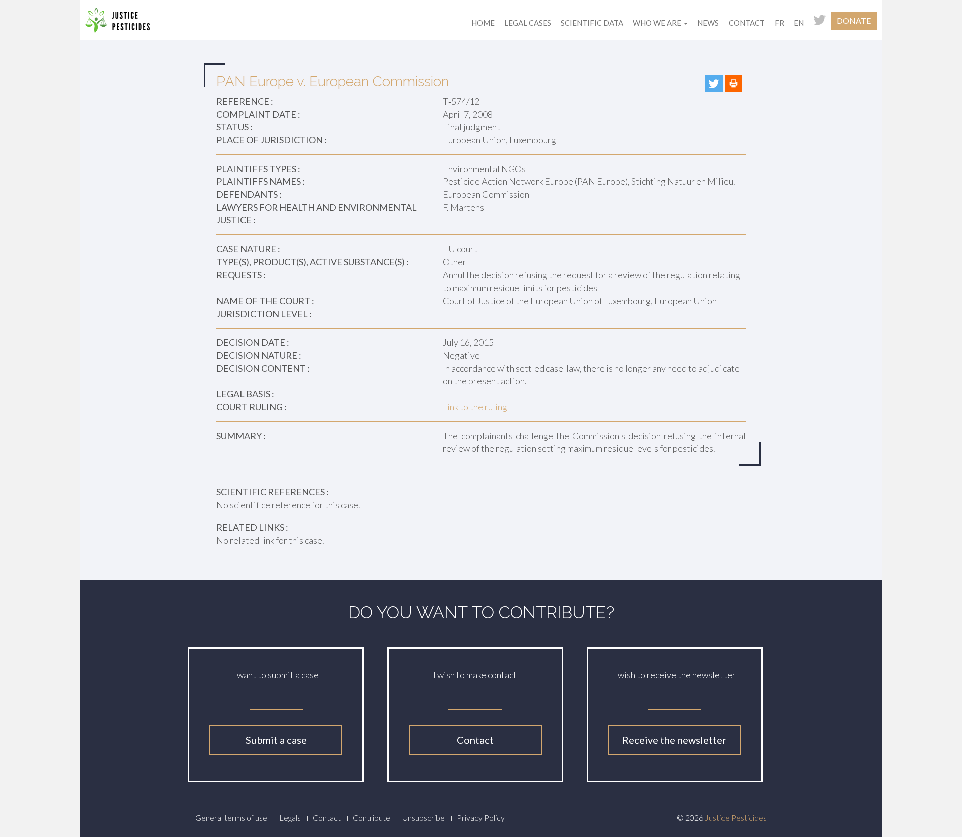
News (708, 22)
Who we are (658, 22)
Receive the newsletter (674, 740)
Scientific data (592, 22)
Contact (747, 22)
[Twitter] (714, 83)
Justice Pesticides (736, 817)
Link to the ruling (475, 406)
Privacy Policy (481, 817)
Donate (854, 20)
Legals (290, 817)
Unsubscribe (423, 817)
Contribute (371, 817)
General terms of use (231, 817)
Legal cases (527, 22)
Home (483, 22)
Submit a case (276, 740)
